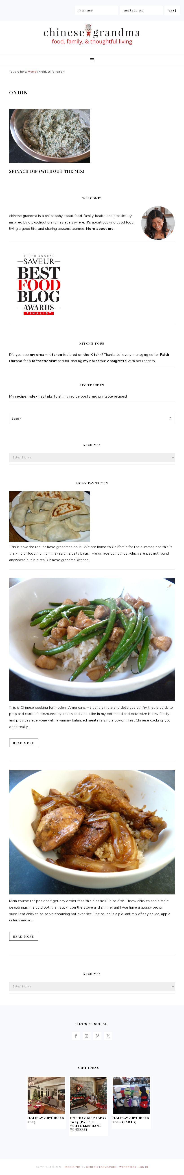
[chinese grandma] (92, 46)
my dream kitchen (46, 354)
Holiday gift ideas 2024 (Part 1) (131, 1120)
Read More (23, 743)
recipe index (26, 396)
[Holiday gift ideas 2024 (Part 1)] (131, 1113)
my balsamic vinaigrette (105, 360)
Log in (143, 1167)
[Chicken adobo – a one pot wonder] (92, 893)
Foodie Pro (72, 1167)
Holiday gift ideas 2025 (46, 1120)
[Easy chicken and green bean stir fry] (92, 699)
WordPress (127, 1167)
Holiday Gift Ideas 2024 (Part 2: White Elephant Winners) (88, 1123)
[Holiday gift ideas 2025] (46, 1113)
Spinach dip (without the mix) (47, 171)
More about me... (101, 228)
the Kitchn (92, 354)
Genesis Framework (101, 1167)
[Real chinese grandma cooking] (49, 540)
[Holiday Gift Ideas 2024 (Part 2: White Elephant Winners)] (88, 1113)
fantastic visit (44, 360)
